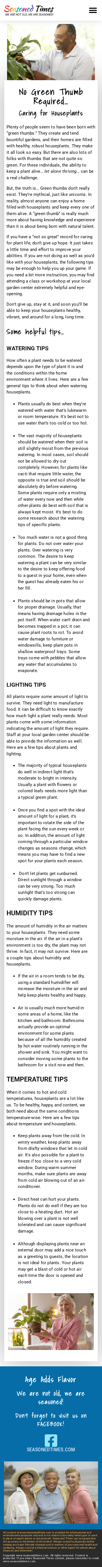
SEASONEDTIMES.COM (51, 1449)
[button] (92, 10)
